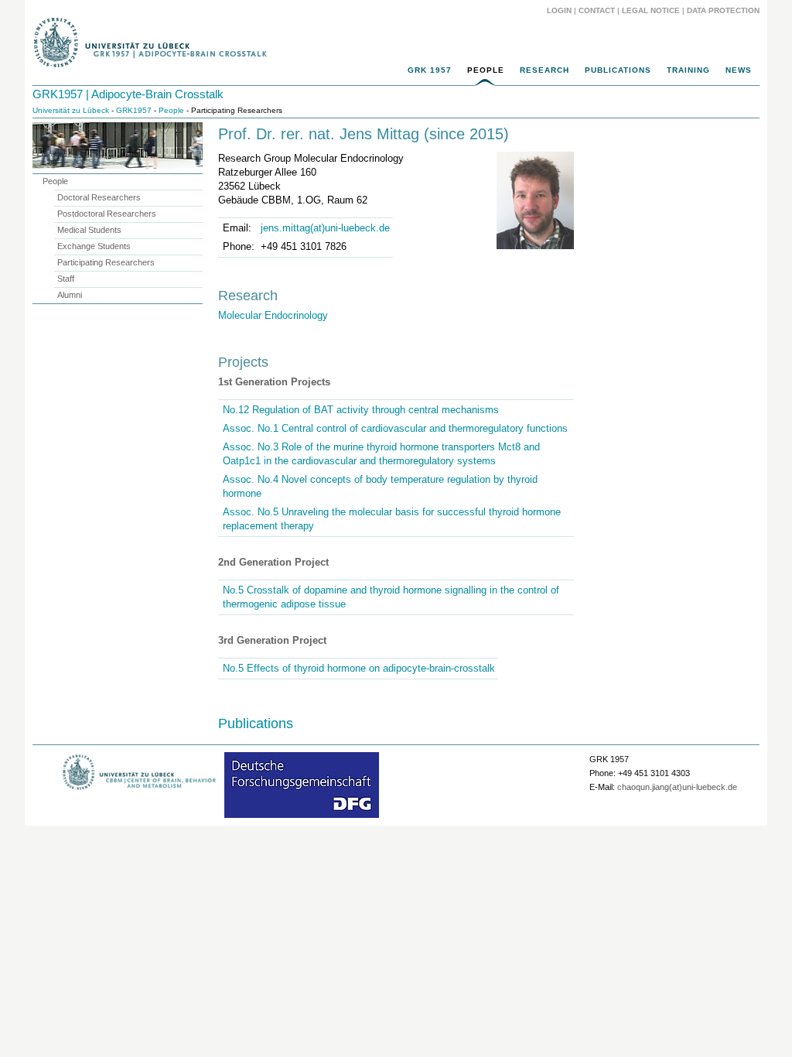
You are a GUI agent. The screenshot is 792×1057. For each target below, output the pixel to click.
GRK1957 (134, 110)
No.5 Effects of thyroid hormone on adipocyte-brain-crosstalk (359, 668)
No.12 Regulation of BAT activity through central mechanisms (361, 410)
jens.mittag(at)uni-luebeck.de (325, 228)
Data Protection (723, 10)
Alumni (69, 294)
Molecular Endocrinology (273, 315)
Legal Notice (651, 10)
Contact (597, 10)
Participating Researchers (106, 262)
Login (559, 10)
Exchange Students (94, 246)
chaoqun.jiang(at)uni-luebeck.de (677, 787)
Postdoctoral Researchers (106, 213)
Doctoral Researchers (99, 197)
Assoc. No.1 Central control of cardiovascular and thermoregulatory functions (395, 428)
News (738, 70)
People (485, 70)
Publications (618, 70)
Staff (65, 278)
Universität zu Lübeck (70, 110)
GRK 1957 (430, 70)
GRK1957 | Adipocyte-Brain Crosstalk (128, 94)
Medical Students (89, 229)
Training (688, 70)
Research (544, 70)
